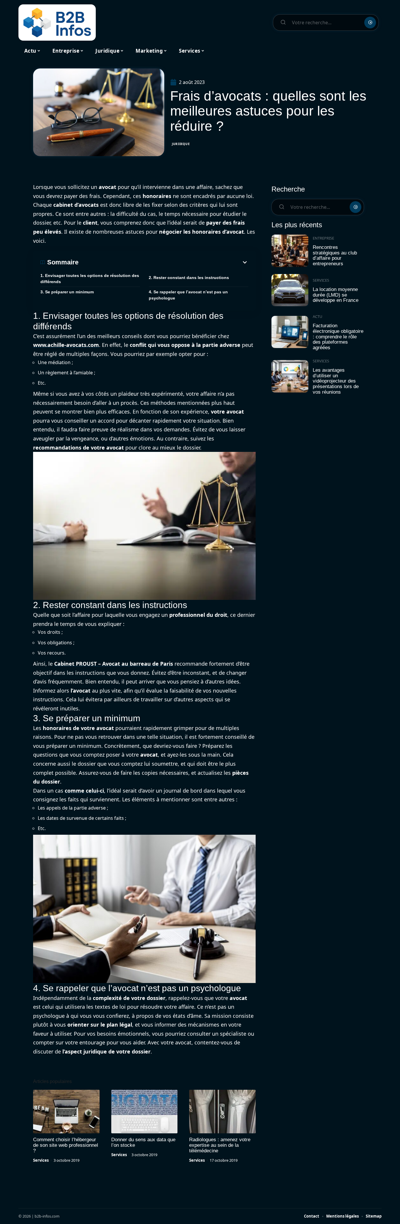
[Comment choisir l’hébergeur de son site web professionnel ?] (66, 1112)
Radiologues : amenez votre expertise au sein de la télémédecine (219, 1145)
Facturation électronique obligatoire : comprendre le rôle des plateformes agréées (338, 336)
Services (41, 1160)
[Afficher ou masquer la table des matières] (163, 262)
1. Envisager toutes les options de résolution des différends (89, 278)
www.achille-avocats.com (66, 344)
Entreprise (323, 238)
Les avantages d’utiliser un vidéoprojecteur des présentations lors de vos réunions (336, 381)
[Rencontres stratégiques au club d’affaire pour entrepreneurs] (289, 251)
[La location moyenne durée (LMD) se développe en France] (289, 290)
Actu (317, 316)
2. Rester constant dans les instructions (189, 277)
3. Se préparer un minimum (67, 292)
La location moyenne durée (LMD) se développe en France (335, 295)
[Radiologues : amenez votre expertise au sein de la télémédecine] (222, 1112)
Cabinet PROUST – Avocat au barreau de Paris (113, 663)
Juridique (181, 144)
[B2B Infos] (57, 22)
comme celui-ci (84, 790)
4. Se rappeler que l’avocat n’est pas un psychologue (188, 295)
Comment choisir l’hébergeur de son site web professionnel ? (65, 1145)
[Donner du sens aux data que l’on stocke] (144, 1112)
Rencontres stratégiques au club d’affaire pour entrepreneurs (335, 255)
